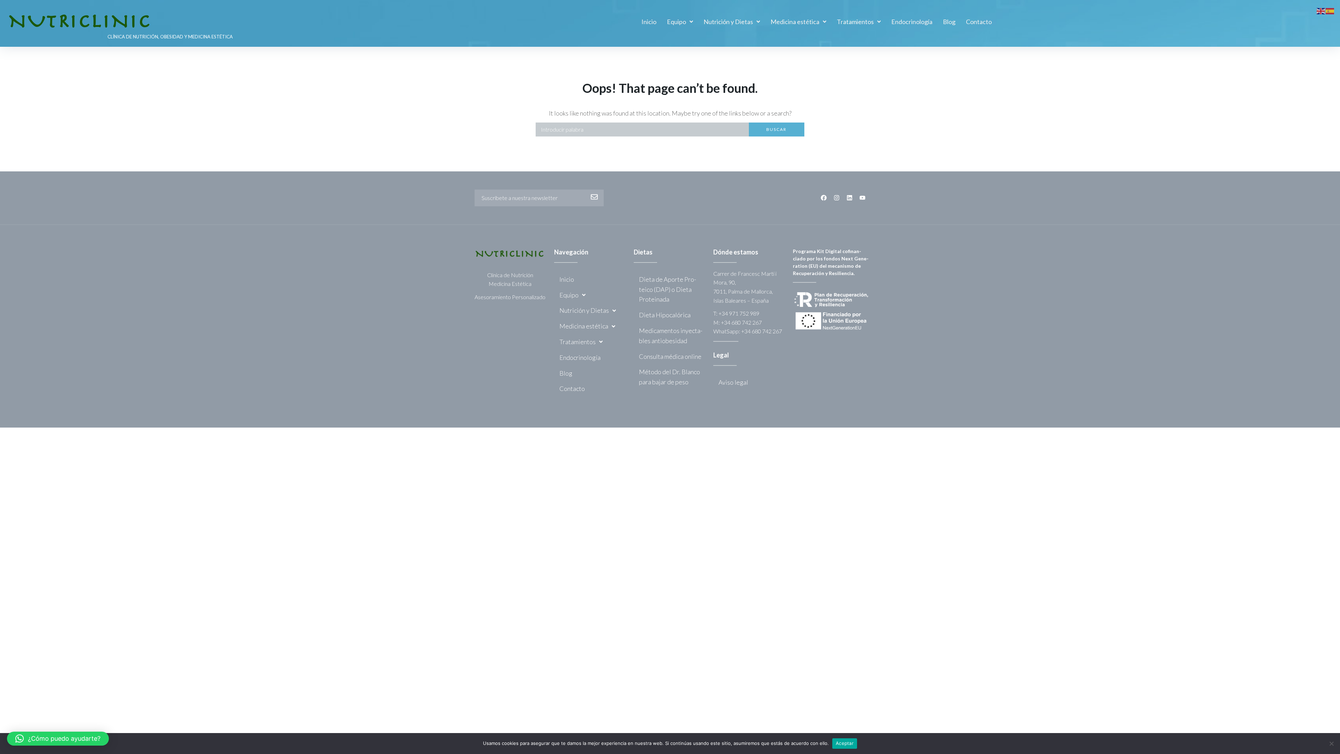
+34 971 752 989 (739, 313)
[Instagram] (837, 198)
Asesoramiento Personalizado (510, 297)
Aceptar (845, 743)
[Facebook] (824, 198)
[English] (1321, 10)
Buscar (776, 129)
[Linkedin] (850, 198)
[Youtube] (862, 198)
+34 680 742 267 (741, 322)
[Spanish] (1330, 10)
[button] (58, 739)
